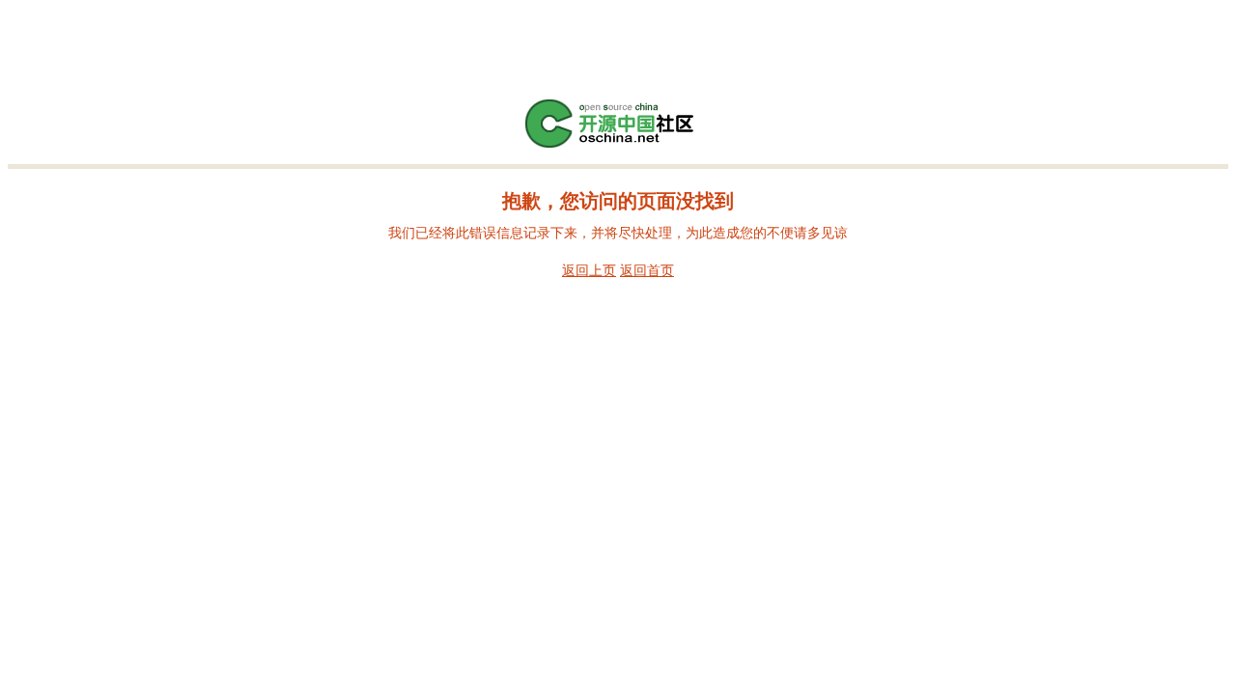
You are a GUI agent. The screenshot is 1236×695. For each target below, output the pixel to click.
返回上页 (589, 270)
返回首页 (647, 270)
